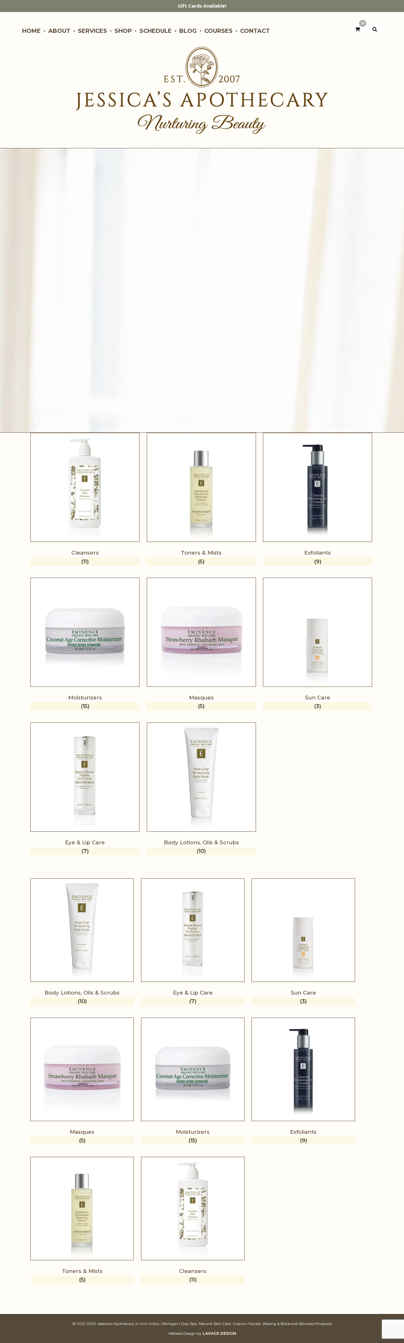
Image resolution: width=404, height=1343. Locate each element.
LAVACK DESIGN (219, 1333)
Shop (123, 31)
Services (92, 31)
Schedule (156, 31)
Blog (188, 31)
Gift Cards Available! (202, 6)
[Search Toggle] (374, 29)
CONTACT (255, 31)
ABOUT (59, 31)
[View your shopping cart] (357, 29)
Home (31, 31)
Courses (218, 31)
